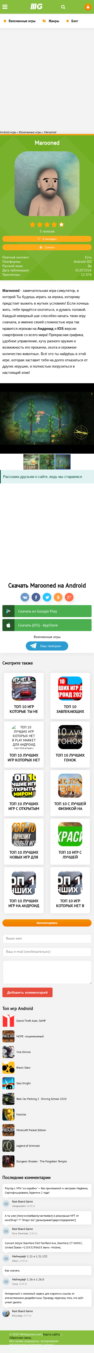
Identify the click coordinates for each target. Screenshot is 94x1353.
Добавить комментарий (27, 992)
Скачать (50, 247)
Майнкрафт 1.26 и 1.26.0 (28, 1279)
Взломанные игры (22, 21)
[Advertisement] (47, 78)
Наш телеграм (50, 646)
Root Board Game (22, 1201)
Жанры (54, 21)
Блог (74, 21)
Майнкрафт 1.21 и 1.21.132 (29, 1256)
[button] (31, 462)
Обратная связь (20, 1338)
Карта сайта (51, 1334)
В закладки (50, 239)
